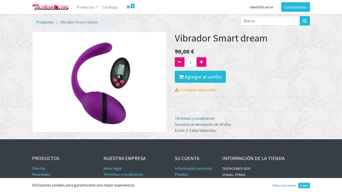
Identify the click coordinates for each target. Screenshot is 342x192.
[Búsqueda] (305, 21)
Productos (45, 22)
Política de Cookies (284, 185)
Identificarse (261, 7)
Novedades (41, 174)
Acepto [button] (304, 185)
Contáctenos (295, 7)
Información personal (193, 168)
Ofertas (38, 168)
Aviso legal (112, 168)
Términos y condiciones (195, 118)
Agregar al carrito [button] (203, 77)
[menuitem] (110, 7)
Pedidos (181, 174)
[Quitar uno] (180, 62)
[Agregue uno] (201, 62)
